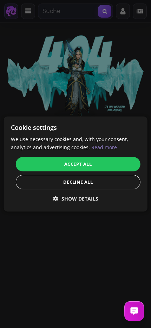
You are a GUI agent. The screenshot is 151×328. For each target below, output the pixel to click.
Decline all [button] (78, 182)
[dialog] (75, 164)
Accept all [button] (78, 163)
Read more (104, 147)
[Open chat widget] (134, 311)
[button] (75, 199)
